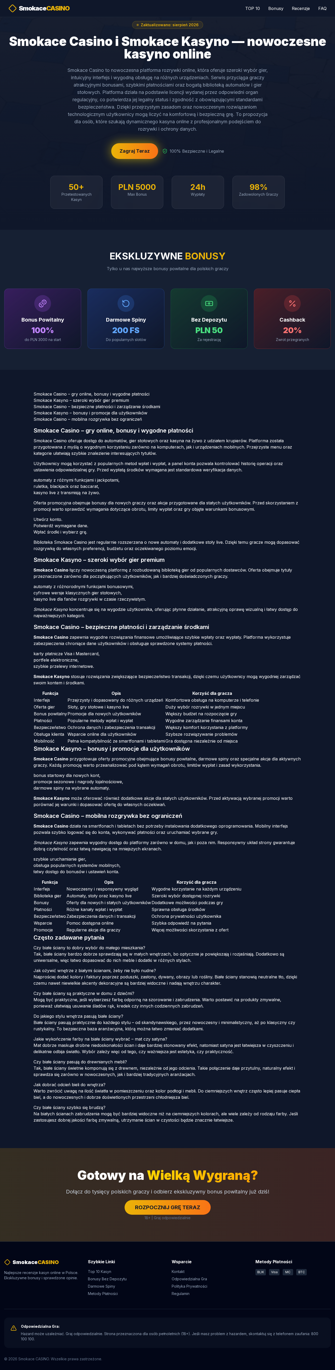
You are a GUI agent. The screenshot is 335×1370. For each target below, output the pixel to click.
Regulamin (180, 1293)
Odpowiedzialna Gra (189, 1279)
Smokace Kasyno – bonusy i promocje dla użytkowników (90, 412)
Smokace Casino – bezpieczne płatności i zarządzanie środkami (97, 406)
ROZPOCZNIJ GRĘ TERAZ (167, 1207)
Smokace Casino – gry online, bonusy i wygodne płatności (91, 394)
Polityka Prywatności (189, 1286)
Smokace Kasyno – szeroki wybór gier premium (81, 400)
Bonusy (275, 8)
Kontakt (178, 1271)
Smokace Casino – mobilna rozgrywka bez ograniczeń (88, 419)
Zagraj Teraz (135, 151)
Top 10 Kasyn (99, 1271)
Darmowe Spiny (101, 1286)
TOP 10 (252, 8)
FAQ (322, 8)
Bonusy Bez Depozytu (107, 1279)
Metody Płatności (103, 1293)
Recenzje (301, 8)
